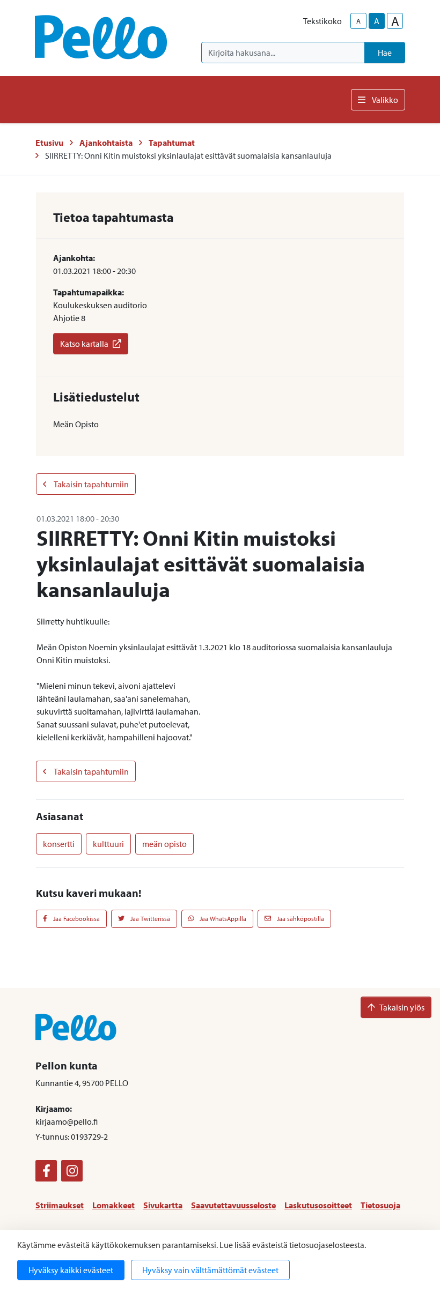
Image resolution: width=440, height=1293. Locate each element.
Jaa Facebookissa (76, 919)
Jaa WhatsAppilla (222, 919)
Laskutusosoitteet (318, 1205)
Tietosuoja (380, 1205)
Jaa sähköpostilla (299, 919)
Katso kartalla (84, 343)
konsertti (59, 843)
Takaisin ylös (401, 1007)
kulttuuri (108, 843)
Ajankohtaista (106, 142)
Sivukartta (162, 1205)
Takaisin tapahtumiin (91, 484)
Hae (385, 52)
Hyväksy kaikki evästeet (70, 1270)
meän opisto (164, 843)
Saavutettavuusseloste (233, 1205)
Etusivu (49, 142)
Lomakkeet (113, 1205)
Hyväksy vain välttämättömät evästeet (210, 1270)
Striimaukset (59, 1205)
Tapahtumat (172, 142)
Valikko (385, 99)
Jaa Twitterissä (149, 919)
